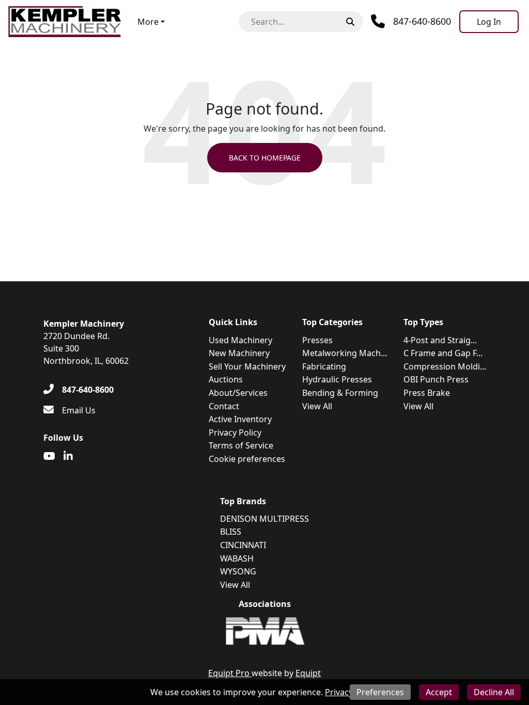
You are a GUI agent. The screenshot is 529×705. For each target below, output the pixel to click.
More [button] (148, 21)
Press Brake (426, 392)
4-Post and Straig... (440, 340)
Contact (224, 406)
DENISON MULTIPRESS (264, 518)
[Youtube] (49, 456)
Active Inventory (240, 419)
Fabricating (324, 366)
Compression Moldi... (444, 366)
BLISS (230, 531)
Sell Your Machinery (247, 366)
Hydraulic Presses (337, 379)
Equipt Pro (230, 673)
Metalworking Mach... (344, 353)
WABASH (237, 558)
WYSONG (238, 571)
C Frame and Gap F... (443, 353)
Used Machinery (240, 340)
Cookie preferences (247, 458)
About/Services (238, 392)
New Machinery (239, 353)
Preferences (380, 692)
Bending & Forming (340, 392)
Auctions (226, 379)
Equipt (308, 673)
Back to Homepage (265, 158)
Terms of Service (241, 445)
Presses (317, 340)
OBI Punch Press (436, 379)
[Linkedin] (68, 456)
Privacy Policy (235, 432)
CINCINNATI (243, 545)
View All (317, 406)
